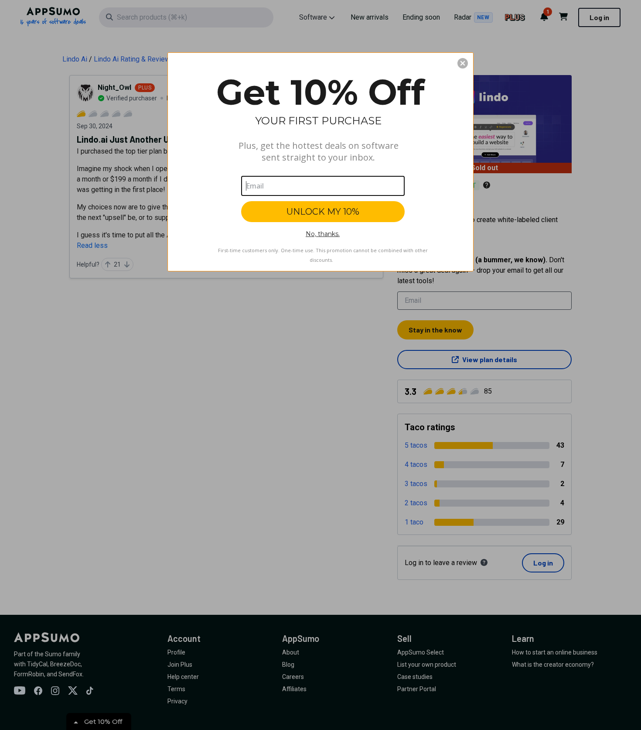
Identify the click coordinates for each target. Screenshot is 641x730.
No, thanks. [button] (323, 234)
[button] (462, 63)
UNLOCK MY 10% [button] (322, 211)
